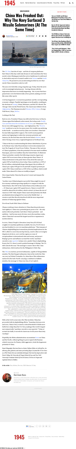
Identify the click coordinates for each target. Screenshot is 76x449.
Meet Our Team (36, 436)
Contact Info (41, 436)
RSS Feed (63, 3)
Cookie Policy (61, 436)
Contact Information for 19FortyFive (44, 3)
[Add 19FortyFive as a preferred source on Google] (30, 36)
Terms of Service (54, 436)
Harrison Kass (10, 35)
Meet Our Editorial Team (30, 3)
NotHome (15, 365)
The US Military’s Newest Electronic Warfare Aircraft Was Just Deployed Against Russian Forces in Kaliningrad (61, 35)
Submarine (28, 365)
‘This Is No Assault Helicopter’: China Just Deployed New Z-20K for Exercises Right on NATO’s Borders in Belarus (61, 50)
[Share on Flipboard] (42, 36)
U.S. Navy (34, 365)
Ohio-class (20, 365)
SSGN (24, 365)
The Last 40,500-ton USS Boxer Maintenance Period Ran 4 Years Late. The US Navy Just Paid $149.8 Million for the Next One (62, 18)
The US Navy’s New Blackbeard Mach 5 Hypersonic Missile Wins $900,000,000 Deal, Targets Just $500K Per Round (61, 42)
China (11, 365)
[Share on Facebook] (36, 36)
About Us (22, 3)
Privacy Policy (56, 3)
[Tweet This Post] (39, 36)
